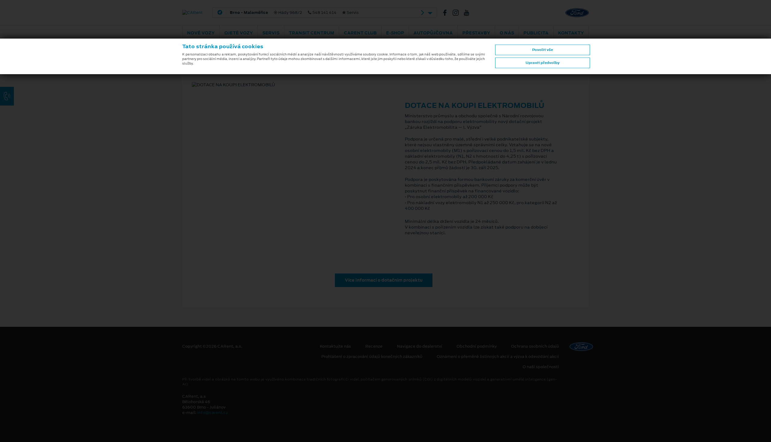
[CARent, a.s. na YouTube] (469, 13)
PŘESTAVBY (476, 33)
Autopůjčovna (433, 33)
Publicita (535, 33)
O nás (507, 33)
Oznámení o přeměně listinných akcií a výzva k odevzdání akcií (498, 356)
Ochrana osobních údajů (535, 346)
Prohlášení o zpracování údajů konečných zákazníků (371, 356)
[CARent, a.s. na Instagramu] (458, 13)
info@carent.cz (212, 412)
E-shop (395, 33)
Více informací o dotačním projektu (384, 280)
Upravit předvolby (543, 62)
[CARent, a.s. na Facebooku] (447, 13)
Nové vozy (201, 33)
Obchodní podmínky (477, 346)
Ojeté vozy (238, 33)
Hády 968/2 (294, 12)
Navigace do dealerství (419, 346)
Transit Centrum (311, 33)
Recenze (373, 346)
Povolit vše (542, 49)
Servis (270, 33)
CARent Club (360, 33)
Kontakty (571, 33)
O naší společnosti (541, 367)
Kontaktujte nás (335, 346)
